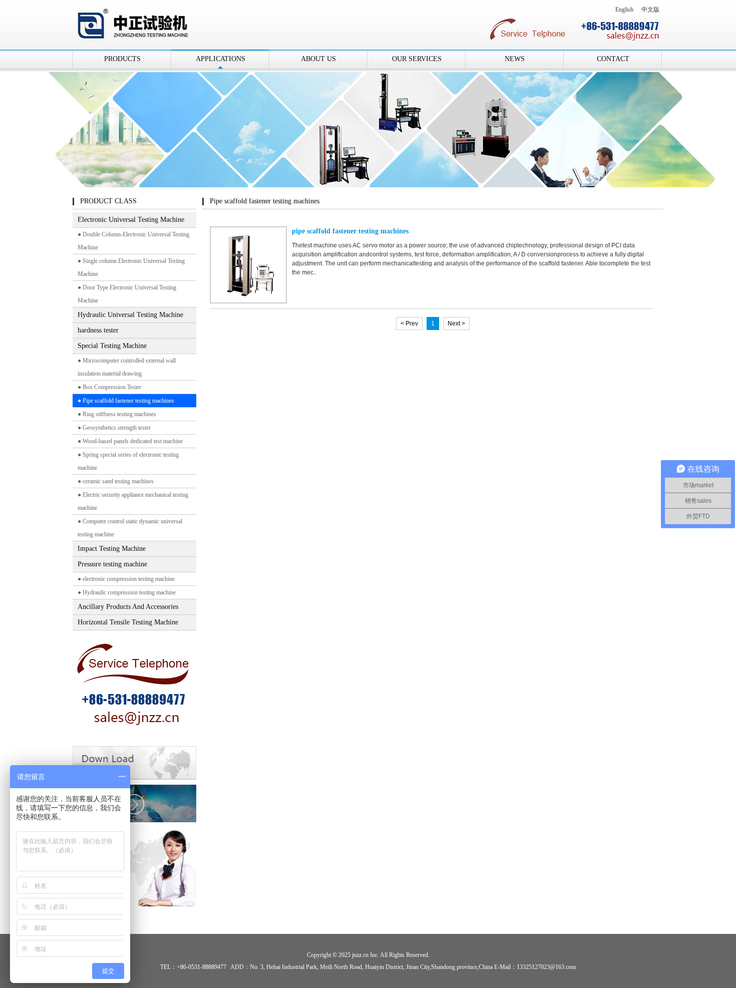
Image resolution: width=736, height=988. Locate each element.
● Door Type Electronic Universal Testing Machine (127, 294)
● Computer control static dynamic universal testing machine (130, 528)
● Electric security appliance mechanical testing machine (133, 501)
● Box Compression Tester (109, 387)
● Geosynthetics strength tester (114, 427)
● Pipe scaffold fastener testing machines (126, 400)
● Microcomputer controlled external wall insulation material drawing (127, 367)
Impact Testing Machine (112, 548)
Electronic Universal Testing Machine (131, 219)
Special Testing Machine (112, 346)
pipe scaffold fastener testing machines (350, 231)
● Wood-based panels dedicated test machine (130, 441)
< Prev (409, 323)
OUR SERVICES (417, 59)
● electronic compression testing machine (126, 578)
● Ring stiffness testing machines (117, 414)
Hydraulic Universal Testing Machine (130, 314)
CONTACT (613, 59)
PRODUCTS (122, 59)
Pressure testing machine (112, 564)
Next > (456, 323)
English (624, 9)
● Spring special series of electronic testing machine (128, 461)
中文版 (650, 9)
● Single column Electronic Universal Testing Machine (131, 267)
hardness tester (98, 330)
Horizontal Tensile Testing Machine (128, 622)
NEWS (515, 59)
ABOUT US (318, 59)
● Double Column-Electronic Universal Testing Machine (133, 241)
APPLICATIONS (220, 59)
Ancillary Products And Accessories (128, 606)
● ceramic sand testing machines (116, 481)
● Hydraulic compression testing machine (127, 592)
